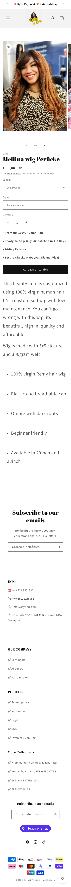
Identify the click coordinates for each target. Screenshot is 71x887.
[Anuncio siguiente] (63, 4)
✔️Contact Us (16, 660)
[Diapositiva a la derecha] (44, 145)
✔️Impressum (17, 711)
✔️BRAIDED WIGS (19, 789)
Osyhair (28, 880)
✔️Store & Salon (18, 677)
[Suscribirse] (58, 547)
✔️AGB (12, 729)
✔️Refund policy (18, 702)
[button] (8, 18)
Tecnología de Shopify (43, 880)
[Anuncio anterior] (7, 4)
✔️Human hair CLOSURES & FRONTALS (32, 771)
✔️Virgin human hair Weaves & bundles (33, 762)
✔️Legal (13, 720)
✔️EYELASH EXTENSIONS (23, 780)
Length (7, 179)
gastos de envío (14, 173)
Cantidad (8, 214)
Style (5, 197)
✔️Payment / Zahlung (22, 738)
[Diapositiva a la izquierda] (26, 145)
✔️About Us (15, 668)
